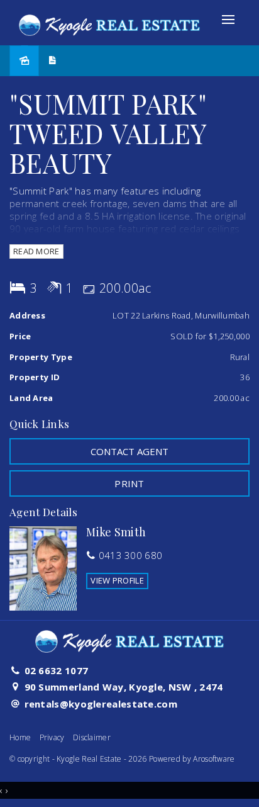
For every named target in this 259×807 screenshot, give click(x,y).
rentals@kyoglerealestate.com (101, 703)
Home (20, 737)
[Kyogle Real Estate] (109, 21)
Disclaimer (92, 737)
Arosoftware (213, 758)
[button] (129, 483)
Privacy (52, 737)
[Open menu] (228, 19)
